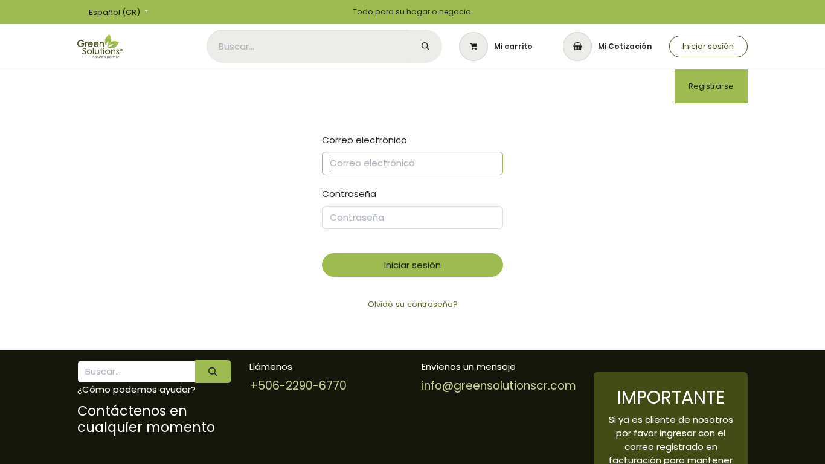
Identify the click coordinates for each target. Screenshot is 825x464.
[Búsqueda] (425, 46)
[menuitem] (218, 86)
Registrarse (711, 86)
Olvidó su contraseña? (413, 304)
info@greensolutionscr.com (499, 386)
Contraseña (349, 193)
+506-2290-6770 (298, 386)
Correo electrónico (364, 140)
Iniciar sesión (708, 46)
